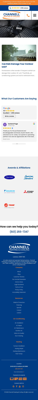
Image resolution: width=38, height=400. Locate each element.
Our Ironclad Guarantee (19, 279)
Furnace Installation (19, 346)
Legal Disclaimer (19, 284)
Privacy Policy (19, 289)
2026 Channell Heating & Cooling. (15, 392)
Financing (19, 305)
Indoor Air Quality (19, 333)
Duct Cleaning (19, 336)
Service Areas (19, 282)
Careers (19, 313)
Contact (19, 310)
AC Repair (19, 325)
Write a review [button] (9, 116)
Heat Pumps (19, 353)
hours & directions (18, 371)
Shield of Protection (19, 302)
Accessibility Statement (19, 292)
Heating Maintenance (19, 351)
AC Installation (19, 323)
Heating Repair (19, 348)
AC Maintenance (19, 328)
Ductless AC (19, 330)
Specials (19, 307)
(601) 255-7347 (19, 232)
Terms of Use (19, 287)
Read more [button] (6, 139)
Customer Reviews (19, 277)
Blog (19, 274)
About (19, 271)
